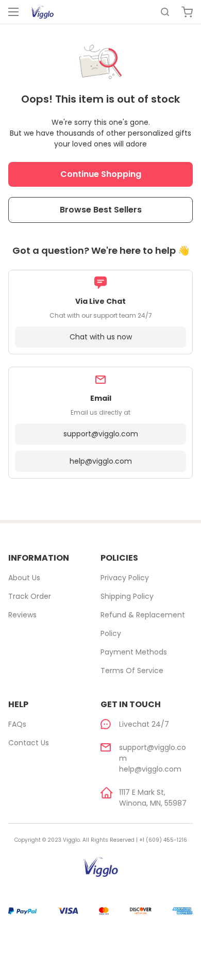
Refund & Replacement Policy (142, 624)
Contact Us (28, 743)
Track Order (29, 596)
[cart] (187, 12)
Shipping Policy (127, 596)
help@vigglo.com (101, 461)
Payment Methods (133, 652)
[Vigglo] (42, 12)
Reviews (22, 615)
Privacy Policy (124, 578)
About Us (24, 578)
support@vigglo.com (100, 434)
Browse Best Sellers (101, 210)
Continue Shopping (100, 174)
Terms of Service (131, 670)
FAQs (17, 724)
